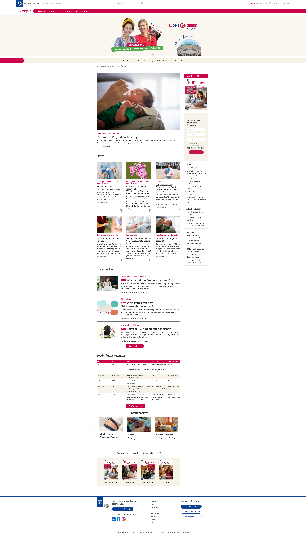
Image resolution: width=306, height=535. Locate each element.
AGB (136, 532)
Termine (70, 11)
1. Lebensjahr (121, 61)
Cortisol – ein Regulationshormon (149, 328)
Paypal (153, 516)
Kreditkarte (154, 519)
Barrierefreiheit (161, 532)
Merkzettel (93, 11)
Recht (171, 61)
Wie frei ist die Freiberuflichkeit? (148, 280)
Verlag (45, 3)
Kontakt (190, 507)
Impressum (171, 532)
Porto (152, 504)
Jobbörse (59, 3)
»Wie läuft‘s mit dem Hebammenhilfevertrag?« (137, 304)
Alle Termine (133, 406)
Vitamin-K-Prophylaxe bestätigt (118, 137)
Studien (61, 11)
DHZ (25, 3)
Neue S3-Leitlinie (105, 186)
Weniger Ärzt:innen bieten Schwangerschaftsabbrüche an (138, 240)
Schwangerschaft (103, 61)
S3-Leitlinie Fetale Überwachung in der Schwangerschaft (194, 238)
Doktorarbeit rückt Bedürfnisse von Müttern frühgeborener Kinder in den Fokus (167, 188)
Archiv (78, 11)
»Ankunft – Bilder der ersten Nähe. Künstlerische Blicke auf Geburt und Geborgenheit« (138, 190)
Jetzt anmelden (121, 509)
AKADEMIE (31, 3)
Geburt (112, 61)
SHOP (38, 3)
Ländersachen (179, 61)
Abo (85, 11)
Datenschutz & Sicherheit (147, 532)
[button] (2, 35)
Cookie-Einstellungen (183, 532)
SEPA (152, 523)
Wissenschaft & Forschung (145, 61)
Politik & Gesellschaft (161, 61)
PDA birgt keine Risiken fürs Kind (108, 239)
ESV (98, 66)
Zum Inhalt (133, 346)
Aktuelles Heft (43, 11)
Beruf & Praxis (131, 61)
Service (52, 3)
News (53, 11)
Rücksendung (155, 507)
